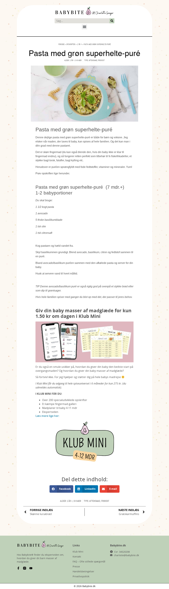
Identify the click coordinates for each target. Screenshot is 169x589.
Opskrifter (70, 44)
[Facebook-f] (18, 568)
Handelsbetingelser (83, 571)
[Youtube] (30, 568)
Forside (61, 44)
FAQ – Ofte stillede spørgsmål (89, 561)
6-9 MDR (78, 60)
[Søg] (111, 20)
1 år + (79, 44)
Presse (76, 566)
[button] (84, 27)
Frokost (101, 60)
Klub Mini (78, 551)
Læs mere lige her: (47, 416)
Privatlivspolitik (81, 576)
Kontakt (77, 556)
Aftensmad (93, 60)
